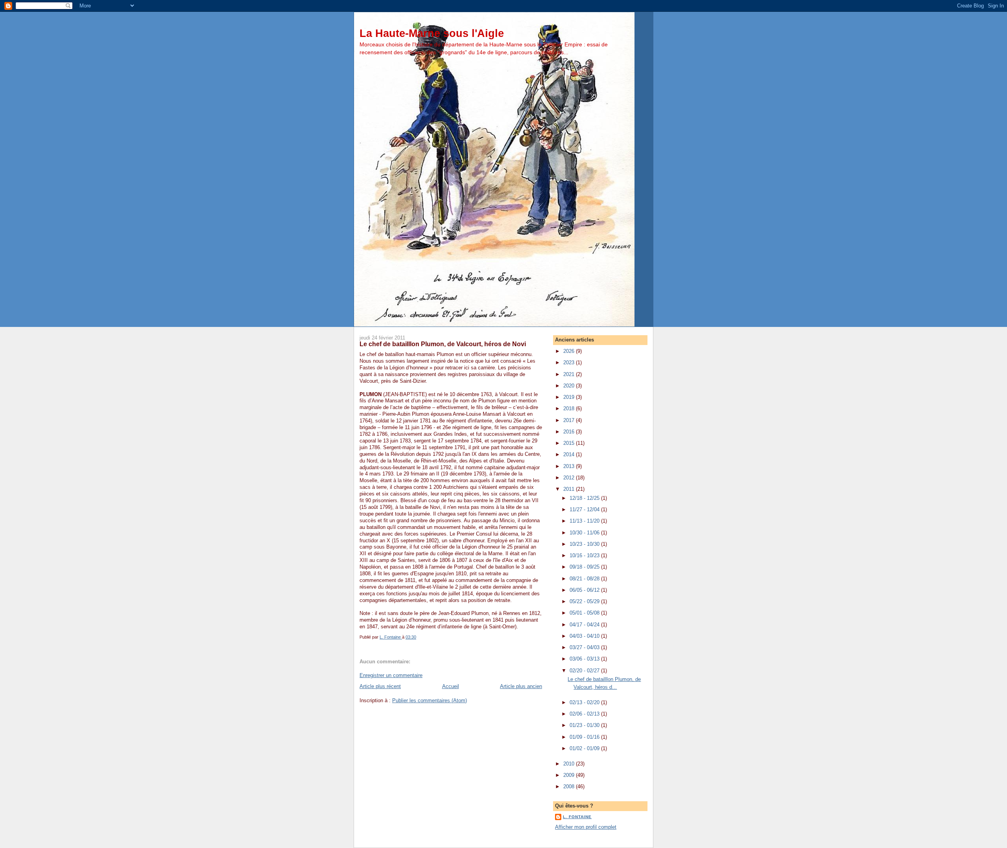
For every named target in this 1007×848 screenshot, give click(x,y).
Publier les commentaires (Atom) (429, 700)
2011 (569, 489)
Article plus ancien (521, 686)
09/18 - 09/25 (585, 567)
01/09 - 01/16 (585, 737)
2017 (569, 420)
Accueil (450, 686)
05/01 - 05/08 (585, 613)
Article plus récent (380, 686)
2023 (569, 362)
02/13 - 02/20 (585, 702)
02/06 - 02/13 (585, 714)
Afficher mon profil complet (585, 827)
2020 (569, 386)
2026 (569, 351)
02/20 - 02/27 (585, 671)
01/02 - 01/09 (585, 748)
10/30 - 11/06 (585, 533)
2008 (569, 786)
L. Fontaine (577, 817)
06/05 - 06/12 (585, 590)
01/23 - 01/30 (585, 725)
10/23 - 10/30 (585, 544)
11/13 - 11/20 (585, 521)
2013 (569, 466)
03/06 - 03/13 (585, 659)
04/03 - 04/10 (585, 636)
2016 (569, 432)
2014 (569, 454)
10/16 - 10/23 (585, 555)
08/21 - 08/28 (585, 579)
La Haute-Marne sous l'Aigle (432, 33)
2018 (569, 408)
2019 (569, 397)
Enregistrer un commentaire (391, 675)
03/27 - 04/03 (585, 647)
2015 (569, 443)
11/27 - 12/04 (585, 509)
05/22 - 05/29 (585, 601)
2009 (569, 775)
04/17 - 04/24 (585, 625)
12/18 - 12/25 (585, 498)
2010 (569, 764)
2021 (569, 374)
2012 (569, 478)
